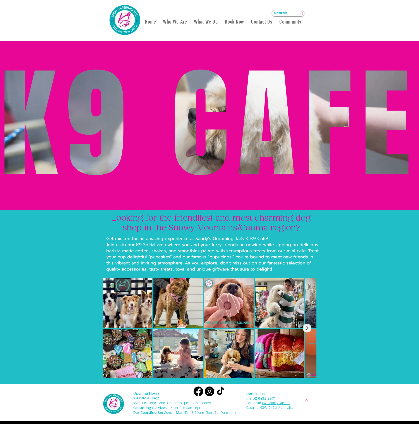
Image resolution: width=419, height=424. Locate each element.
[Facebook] (198, 391)
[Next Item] (307, 328)
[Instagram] (209, 391)
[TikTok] (220, 391)
